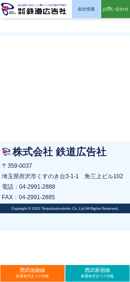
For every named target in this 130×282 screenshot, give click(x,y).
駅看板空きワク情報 (32, 272)
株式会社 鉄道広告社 (34, 9)
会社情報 (86, 9)
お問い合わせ (116, 9)
